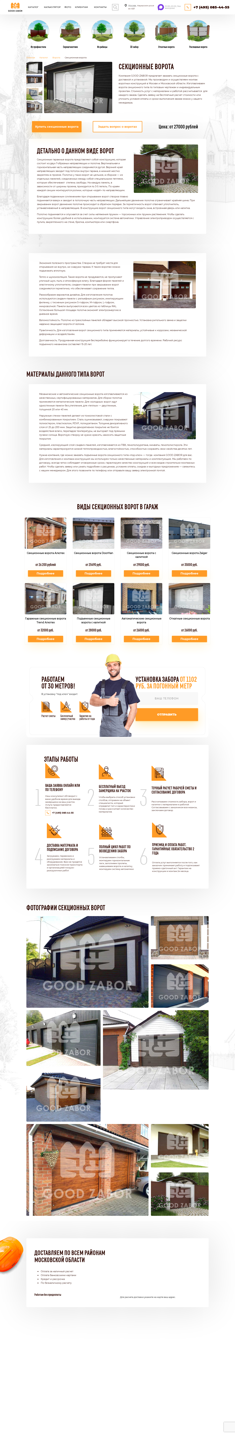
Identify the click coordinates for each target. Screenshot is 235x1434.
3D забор (134, 46)
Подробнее (46, 573)
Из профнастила (38, 46)
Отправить (166, 714)
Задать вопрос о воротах (117, 126)
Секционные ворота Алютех (45, 553)
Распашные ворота (198, 46)
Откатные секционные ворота (189, 618)
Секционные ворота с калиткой (141, 555)
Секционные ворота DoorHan (93, 553)
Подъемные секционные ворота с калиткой (93, 620)
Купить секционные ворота (56, 126)
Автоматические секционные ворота (141, 620)
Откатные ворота (166, 46)
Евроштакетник (70, 46)
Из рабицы (102, 46)
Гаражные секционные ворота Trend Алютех (45, 620)
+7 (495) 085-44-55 (211, 7)
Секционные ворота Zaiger (189, 553)
